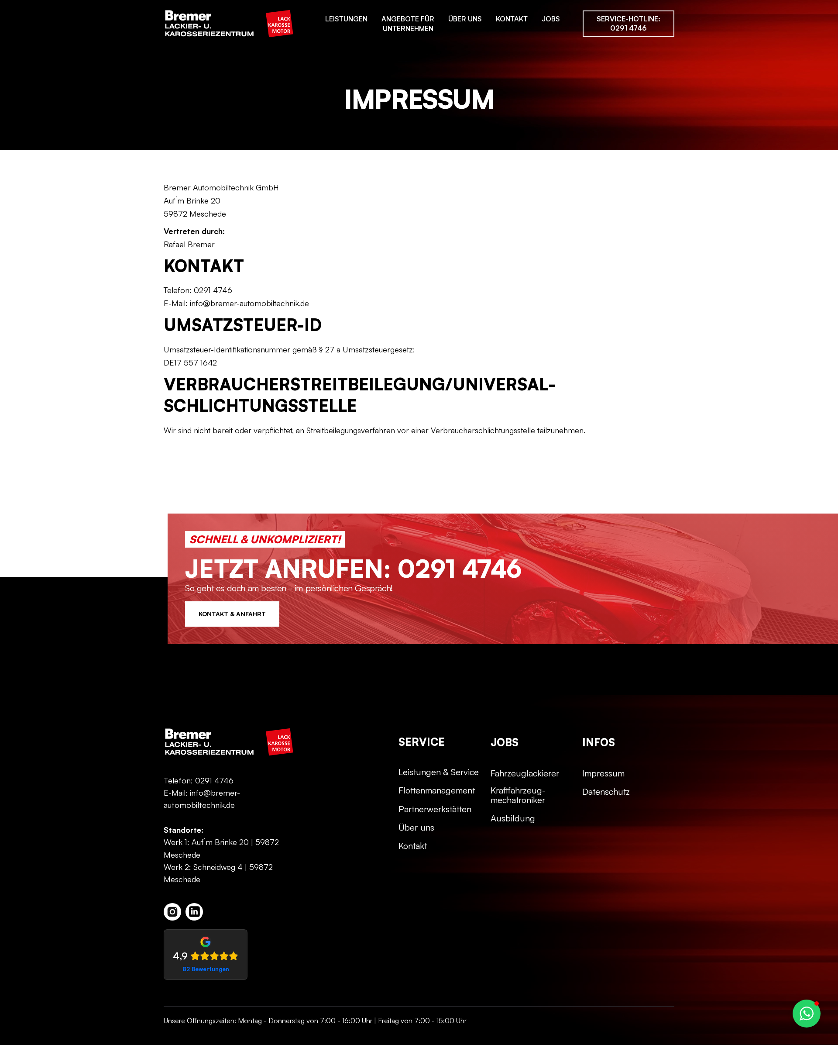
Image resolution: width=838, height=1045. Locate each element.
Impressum (603, 773)
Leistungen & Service (438, 772)
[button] (807, 1014)
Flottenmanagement (436, 790)
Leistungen (346, 18)
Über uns (465, 18)
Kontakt (512, 18)
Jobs (551, 18)
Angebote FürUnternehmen (407, 23)
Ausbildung (513, 818)
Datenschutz (606, 792)
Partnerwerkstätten (434, 809)
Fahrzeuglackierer (525, 773)
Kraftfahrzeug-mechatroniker (518, 795)
